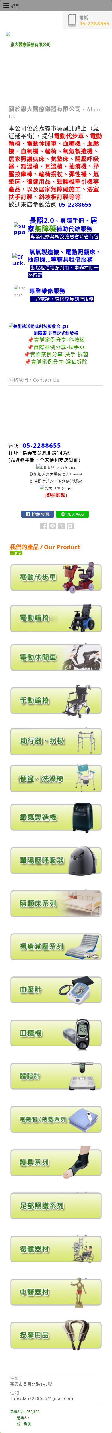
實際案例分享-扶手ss (59, 347)
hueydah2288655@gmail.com (42, 1398)
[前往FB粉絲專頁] (37, 514)
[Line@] (56, 488)
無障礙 (45, 228)
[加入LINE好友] (72, 514)
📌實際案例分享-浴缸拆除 (56, 361)
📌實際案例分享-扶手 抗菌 (56, 354)
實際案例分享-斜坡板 (59, 339)
